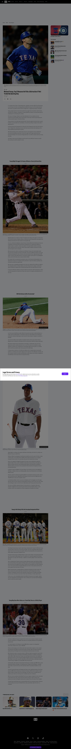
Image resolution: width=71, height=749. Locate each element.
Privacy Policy (20, 374)
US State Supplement (23, 375)
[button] (65, 373)
